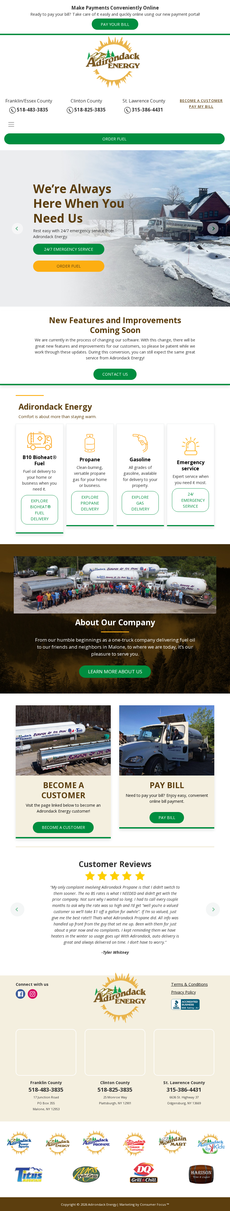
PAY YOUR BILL (115, 24)
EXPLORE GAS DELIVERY (140, 503)
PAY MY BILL (201, 106)
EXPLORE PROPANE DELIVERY (90, 503)
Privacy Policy (183, 992)
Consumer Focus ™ (154, 1204)
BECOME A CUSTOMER (201, 100)
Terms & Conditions (189, 984)
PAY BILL (166, 817)
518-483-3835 (32, 109)
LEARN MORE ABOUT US (115, 671)
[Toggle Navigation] (115, 124)
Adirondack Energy (102, 1204)
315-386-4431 (147, 109)
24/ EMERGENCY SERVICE (193, 499)
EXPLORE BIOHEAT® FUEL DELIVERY (41, 509)
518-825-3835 (89, 109)
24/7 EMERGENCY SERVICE (68, 249)
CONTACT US (115, 374)
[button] (17, 228)
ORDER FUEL (114, 139)
